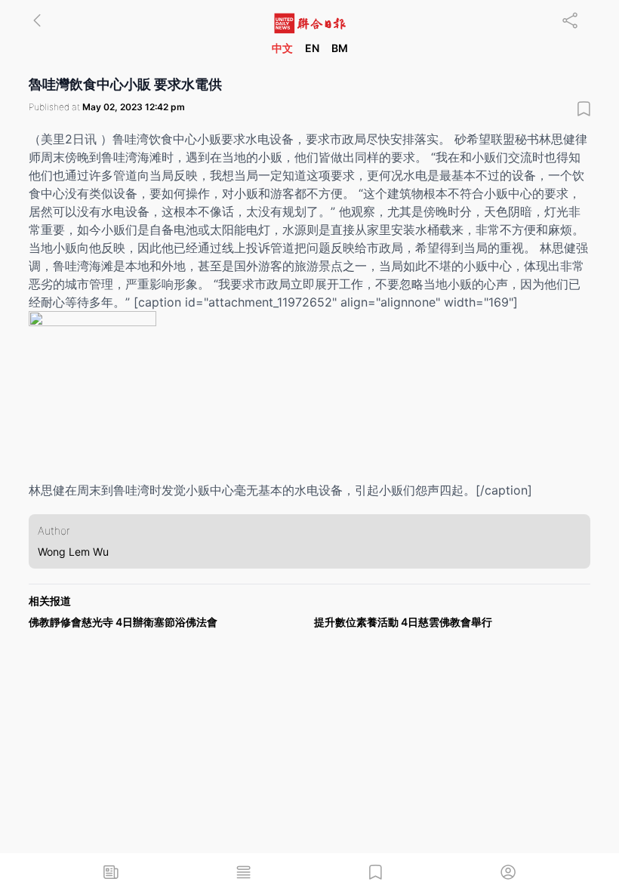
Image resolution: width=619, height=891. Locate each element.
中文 (282, 48)
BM (339, 48)
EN (312, 48)
